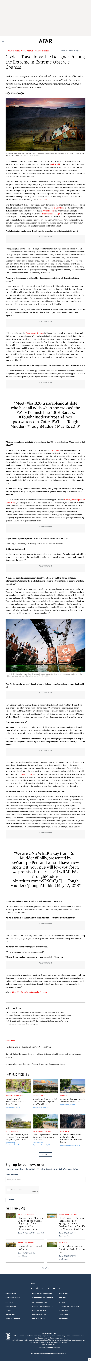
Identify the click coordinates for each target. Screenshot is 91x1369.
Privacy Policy (64, 1315)
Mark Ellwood (22, 1256)
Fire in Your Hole (57, 208)
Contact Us (63, 1319)
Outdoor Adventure (14, 1096)
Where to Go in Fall (26, 1243)
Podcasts (9, 1302)
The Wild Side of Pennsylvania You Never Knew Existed (16, 1101)
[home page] (45, 41)
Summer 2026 (64, 1243)
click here (43, 199)
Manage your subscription (42, 1306)
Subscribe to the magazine (42, 1298)
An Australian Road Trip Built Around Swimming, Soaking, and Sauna (35, 1064)
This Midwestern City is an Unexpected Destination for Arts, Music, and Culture (18, 1137)
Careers (62, 1302)
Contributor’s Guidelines (69, 1306)
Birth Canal (54, 450)
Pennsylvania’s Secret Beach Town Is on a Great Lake (72, 1100)
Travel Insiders (42, 51)
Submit (12, 1200)
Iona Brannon (63, 1259)
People (30, 51)
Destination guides (13, 1298)
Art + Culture (12, 1131)
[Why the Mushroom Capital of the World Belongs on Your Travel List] (45, 1086)
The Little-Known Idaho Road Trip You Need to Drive (28, 1046)
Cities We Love (39, 1096)
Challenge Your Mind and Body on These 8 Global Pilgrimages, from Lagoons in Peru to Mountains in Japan (31, 1223)
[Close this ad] (89, 1359)
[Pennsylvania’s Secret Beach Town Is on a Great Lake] (72, 1086)
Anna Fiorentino (64, 1236)
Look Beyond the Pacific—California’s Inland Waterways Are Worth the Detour (71, 1138)
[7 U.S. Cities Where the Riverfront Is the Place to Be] (52, 1244)
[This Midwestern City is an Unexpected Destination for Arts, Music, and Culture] (18, 1121)
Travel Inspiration (16, 51)
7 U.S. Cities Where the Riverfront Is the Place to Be (72, 1249)
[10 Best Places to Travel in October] (11, 1244)
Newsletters (11, 1306)
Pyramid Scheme (25, 774)
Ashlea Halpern (14, 1008)
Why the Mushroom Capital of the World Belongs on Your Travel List (45, 1101)
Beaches (63, 1096)
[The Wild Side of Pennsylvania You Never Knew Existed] (18, 1086)
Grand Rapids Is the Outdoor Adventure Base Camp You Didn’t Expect (45, 1137)
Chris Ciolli (40, 1233)
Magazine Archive (39, 1310)
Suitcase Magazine (13, 1319)
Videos (8, 1310)
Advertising (63, 1310)
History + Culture (26, 1214)
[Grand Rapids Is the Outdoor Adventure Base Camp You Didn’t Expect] (45, 1121)
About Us (62, 1298)
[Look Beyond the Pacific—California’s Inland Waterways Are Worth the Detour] (72, 1121)
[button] (48, 1347)
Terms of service (38, 1319)
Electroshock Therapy (51, 213)
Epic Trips (64, 1131)
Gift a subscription (39, 1302)
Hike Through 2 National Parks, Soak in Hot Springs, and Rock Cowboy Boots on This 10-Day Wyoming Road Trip (72, 1223)
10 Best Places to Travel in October (30, 1248)
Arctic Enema (48, 210)
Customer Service (39, 1315)
